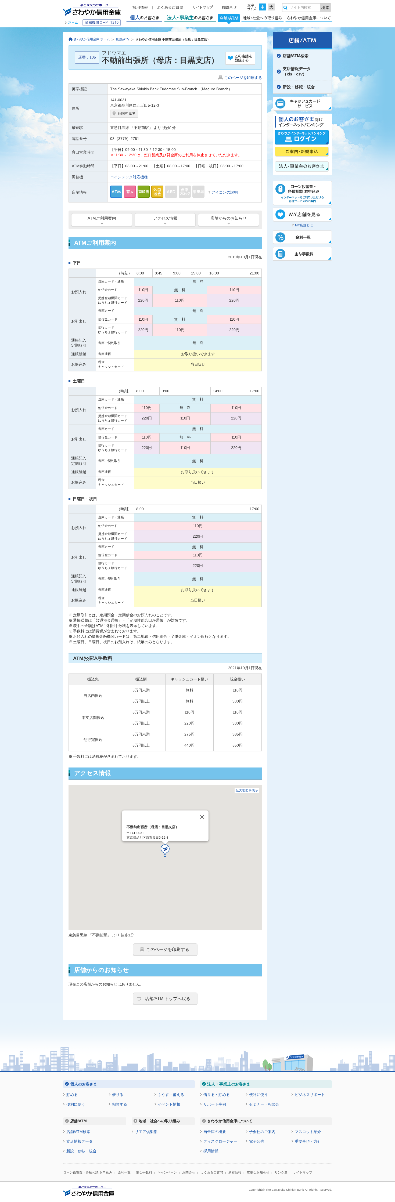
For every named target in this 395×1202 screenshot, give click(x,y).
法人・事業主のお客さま (190, 17)
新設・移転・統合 (299, 87)
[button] (165, 850)
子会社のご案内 (262, 1131)
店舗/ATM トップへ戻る (167, 998)
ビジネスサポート (310, 1094)
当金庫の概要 (214, 1131)
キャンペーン (167, 1172)
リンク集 (281, 1172)
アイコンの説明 (224, 192)
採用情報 (210, 1151)
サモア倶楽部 (146, 1131)
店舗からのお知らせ (228, 218)
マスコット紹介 (308, 1131)
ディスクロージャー (220, 1141)
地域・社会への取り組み (262, 17)
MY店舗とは (304, 225)
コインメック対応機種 (129, 177)
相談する (119, 1104)
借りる (117, 1094)
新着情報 (234, 1172)
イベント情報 (169, 1104)
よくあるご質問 (211, 1172)
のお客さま (83, 1084)
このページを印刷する (243, 77)
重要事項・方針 (308, 1141)
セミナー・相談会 (264, 1104)
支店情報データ (79, 1141)
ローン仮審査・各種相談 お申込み (87, 1172)
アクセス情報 (165, 218)
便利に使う (75, 1104)
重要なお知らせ (258, 1172)
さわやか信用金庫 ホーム (92, 39)
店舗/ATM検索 (295, 55)
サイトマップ (302, 1172)
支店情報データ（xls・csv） (297, 71)
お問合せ (188, 1172)
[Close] (202, 816)
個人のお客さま (144, 17)
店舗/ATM (229, 18)
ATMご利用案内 (102, 218)
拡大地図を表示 (247, 790)
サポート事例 (214, 1104)
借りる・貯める (216, 1094)
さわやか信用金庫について (308, 17)
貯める (72, 1094)
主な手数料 (144, 1172)
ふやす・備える (171, 1094)
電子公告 (256, 1141)
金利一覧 (124, 1172)
